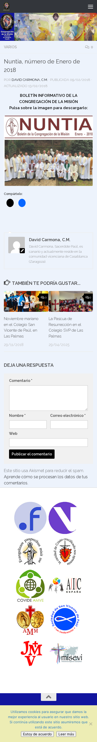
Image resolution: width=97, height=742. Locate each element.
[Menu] (90, 6)
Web (13, 433)
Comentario (20, 381)
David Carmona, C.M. (30, 80)
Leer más (66, 734)
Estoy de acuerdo (37, 734)
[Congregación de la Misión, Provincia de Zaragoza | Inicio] (7, 6)
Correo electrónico (68, 416)
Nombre (17, 416)
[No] (90, 723)
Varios (10, 47)
